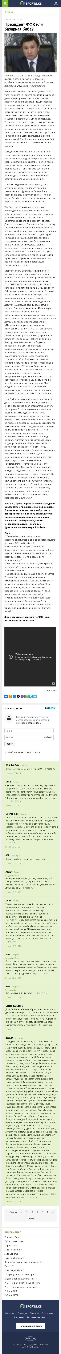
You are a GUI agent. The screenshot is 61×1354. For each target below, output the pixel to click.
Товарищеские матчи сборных (20, 1274)
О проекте (10, 1313)
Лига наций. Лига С (14, 1270)
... (21, 1212)
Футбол (8, 12)
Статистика (47, 1313)
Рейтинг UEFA (11, 1295)
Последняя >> (30, 1218)
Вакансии (34, 1313)
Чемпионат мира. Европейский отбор (23, 1262)
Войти (10, 744)
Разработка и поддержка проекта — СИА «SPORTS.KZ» (30, 1345)
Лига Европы (11, 1254)
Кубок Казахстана (13, 1241)
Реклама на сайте (36, 1317)
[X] (18, 696)
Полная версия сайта (30, 1326)
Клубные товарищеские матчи (20, 1278)
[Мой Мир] (14, 696)
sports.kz (52, 690)
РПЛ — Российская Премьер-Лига (22, 1287)
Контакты (19, 1317)
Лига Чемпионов (13, 1249)
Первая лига (10, 1245)
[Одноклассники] (10, 696)
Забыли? (48, 737)
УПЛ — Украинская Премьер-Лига (22, 1283)
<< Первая (12, 1212)
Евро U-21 (9, 1266)
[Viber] (23, 696)
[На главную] (30, 3)
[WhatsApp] (27, 696)
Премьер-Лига (12, 1237)
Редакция (22, 1313)
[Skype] (31, 696)
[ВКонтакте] (6, 696)
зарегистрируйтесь (30, 723)
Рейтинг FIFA (10, 1291)
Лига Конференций (14, 1258)
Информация (12, 1232)
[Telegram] (35, 696)
